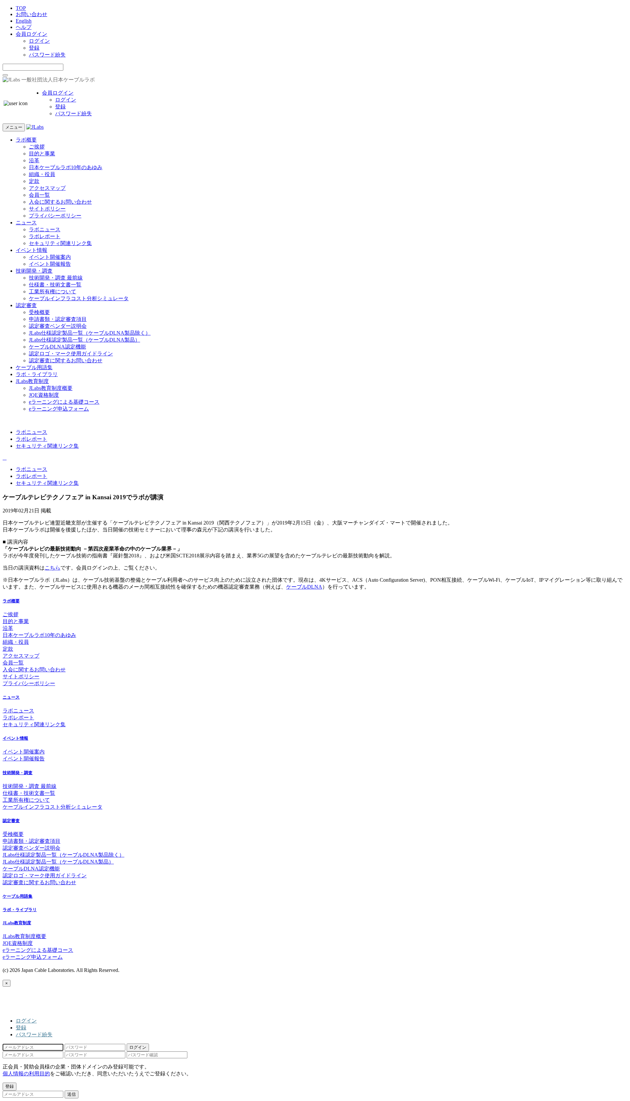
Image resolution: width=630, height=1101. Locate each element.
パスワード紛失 (47, 54)
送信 (71, 1094)
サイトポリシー (47, 209)
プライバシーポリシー (55, 215)
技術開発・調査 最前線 (56, 278)
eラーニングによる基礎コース (64, 402)
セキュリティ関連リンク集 (60, 243)
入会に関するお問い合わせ (60, 202)
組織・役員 (42, 174)
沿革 (34, 160)
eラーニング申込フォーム (59, 409)
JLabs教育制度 (32, 381)
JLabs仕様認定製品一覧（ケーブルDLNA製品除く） (90, 333)
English (24, 21)
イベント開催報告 (50, 264)
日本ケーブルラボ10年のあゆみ (65, 167)
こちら (52, 568)
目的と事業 (42, 153)
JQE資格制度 (44, 395)
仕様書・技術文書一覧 (55, 284)
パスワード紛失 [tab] (34, 1034)
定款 (34, 181)
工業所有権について (52, 291)
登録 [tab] (21, 1027)
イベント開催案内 (50, 257)
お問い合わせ (31, 14)
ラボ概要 (26, 140)
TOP (21, 8)
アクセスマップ (47, 188)
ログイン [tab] (26, 1020)
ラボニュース (44, 229)
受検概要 (39, 312)
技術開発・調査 (34, 271)
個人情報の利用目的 (26, 1073)
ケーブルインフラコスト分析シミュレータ (79, 298)
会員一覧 (39, 195)
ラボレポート (44, 236)
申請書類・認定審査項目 (58, 319)
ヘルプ (24, 27)
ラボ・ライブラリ (37, 374)
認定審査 (26, 305)
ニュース (26, 222)
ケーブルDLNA (304, 587)
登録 (34, 48)
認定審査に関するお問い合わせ (65, 360)
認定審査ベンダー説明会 (58, 326)
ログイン (39, 41)
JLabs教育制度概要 (51, 388)
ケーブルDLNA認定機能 (57, 346)
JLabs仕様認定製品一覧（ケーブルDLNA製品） (84, 340)
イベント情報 (31, 250)
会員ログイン (31, 34)
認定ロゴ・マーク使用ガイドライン (71, 353)
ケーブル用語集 (34, 367)
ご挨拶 (37, 146)
